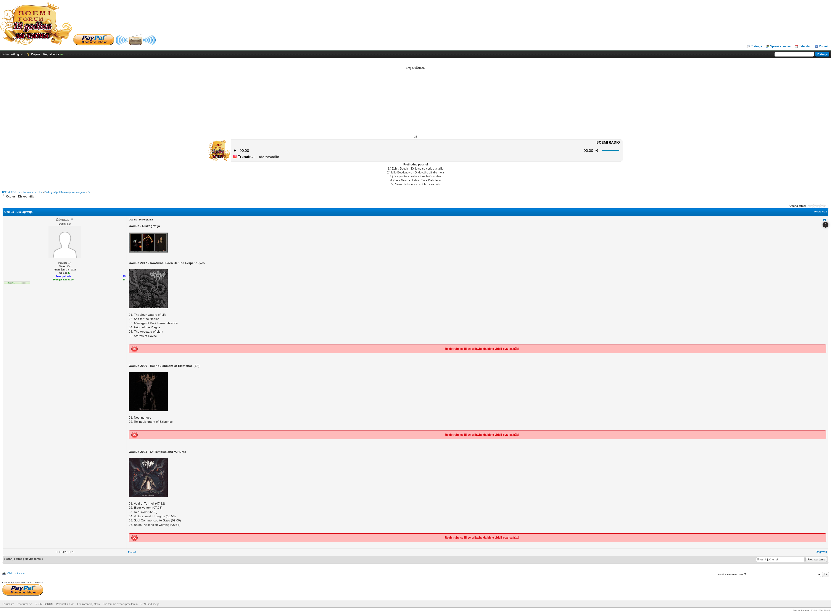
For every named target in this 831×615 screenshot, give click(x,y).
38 (124, 279)
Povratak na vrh (65, 604)
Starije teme (14, 558)
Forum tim (8, 604)
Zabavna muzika (32, 192)
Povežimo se (24, 604)
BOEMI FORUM (11, 192)
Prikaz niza (820, 211)
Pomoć (823, 46)
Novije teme (33, 558)
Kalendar (805, 46)
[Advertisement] (415, 102)
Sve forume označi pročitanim (120, 604)
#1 (824, 220)
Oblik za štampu (15, 573)
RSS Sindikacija (149, 604)
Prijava (35, 54)
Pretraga (756, 46)
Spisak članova (780, 46)
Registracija (51, 54)
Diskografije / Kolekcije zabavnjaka (64, 192)
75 (124, 276)
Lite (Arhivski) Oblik (88, 604)
